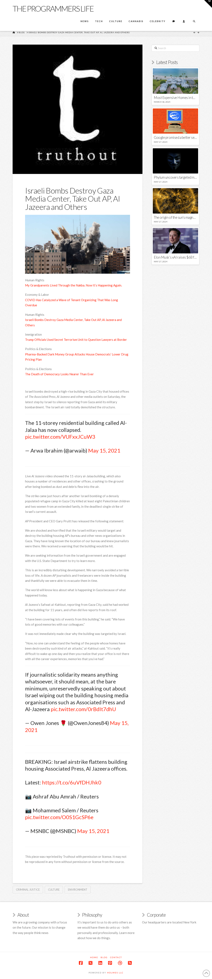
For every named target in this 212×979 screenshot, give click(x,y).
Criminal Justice (28, 889)
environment (77, 889)
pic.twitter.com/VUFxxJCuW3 (60, 437)
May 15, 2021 (104, 450)
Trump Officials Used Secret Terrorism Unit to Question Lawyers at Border (76, 339)
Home (94, 957)
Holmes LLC (115, 972)
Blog (104, 957)
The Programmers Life (53, 8)
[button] (208, 4)
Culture (54, 889)
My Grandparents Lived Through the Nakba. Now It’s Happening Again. (73, 285)
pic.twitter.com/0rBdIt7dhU (83, 709)
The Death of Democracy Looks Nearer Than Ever (59, 374)
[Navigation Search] (194, 21)
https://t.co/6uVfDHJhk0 (71, 782)
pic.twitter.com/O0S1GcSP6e (59, 817)
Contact (116, 957)
